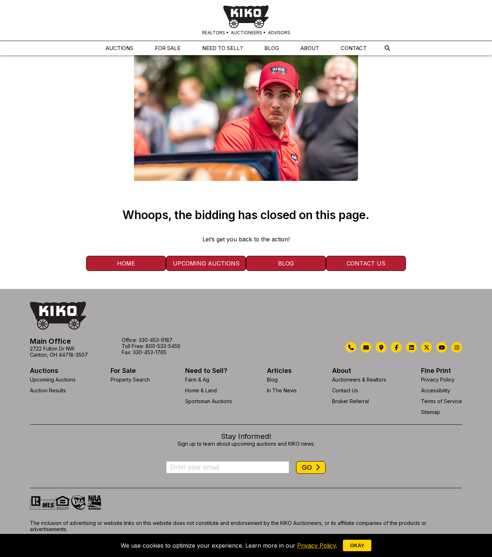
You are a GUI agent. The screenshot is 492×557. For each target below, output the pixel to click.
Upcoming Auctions (206, 263)
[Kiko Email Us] (366, 347)
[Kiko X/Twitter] (426, 347)
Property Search (130, 379)
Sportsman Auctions (208, 401)
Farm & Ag (197, 379)
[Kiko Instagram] (456, 347)
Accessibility (435, 390)
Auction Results (48, 390)
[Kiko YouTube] (441, 347)
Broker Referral (350, 401)
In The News (282, 390)
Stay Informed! (246, 436)
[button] (387, 48)
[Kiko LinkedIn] (411, 347)
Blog (286, 263)
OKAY (357, 545)
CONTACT (354, 48)
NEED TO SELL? (222, 48)
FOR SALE (167, 48)
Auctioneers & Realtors (359, 379)
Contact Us (365, 263)
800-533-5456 (163, 346)
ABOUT (309, 48)
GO (308, 467)
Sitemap (430, 412)
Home (126, 263)
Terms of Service (441, 401)
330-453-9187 (156, 340)
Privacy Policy (438, 379)
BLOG (271, 48)
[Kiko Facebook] (396, 347)
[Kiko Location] (381, 347)
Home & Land (201, 390)
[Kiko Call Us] (350, 347)
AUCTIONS (119, 48)
